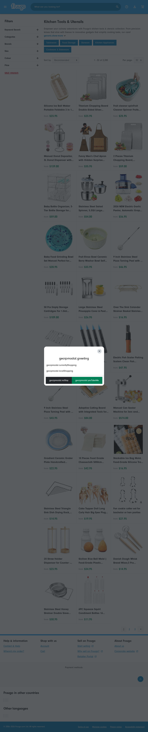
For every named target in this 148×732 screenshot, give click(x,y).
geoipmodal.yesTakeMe (87, 380)
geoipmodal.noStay (58, 380)
